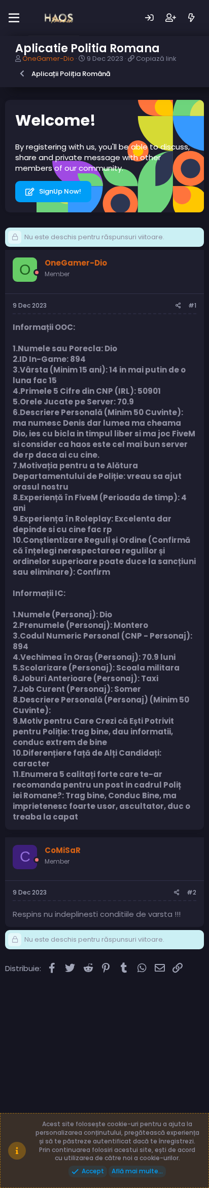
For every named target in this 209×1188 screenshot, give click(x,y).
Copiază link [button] (156, 58)
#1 (192, 305)
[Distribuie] (178, 306)
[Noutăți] (191, 18)
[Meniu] (14, 18)
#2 (191, 892)
